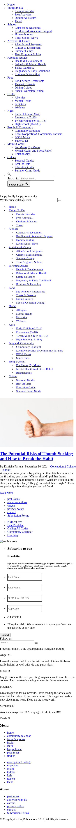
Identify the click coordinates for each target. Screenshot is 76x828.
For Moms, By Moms (27, 147)
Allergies (20, 97)
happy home (14, 749)
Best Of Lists (22, 163)
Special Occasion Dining (29, 90)
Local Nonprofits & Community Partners (38, 134)
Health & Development (28, 61)
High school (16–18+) (27, 124)
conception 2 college (19, 762)
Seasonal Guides (24, 160)
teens (10, 782)
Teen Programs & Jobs (28, 54)
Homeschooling (24, 34)
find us (11, 755)
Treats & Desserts (25, 84)
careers (11, 505)
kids (9, 775)
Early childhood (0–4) (27, 114)
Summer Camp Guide (27, 170)
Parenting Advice (17, 57)
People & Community (20, 127)
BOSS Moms (22, 137)
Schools (12, 24)
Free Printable (15, 525)
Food (10, 77)
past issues (13, 498)
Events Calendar (24, 11)
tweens (11, 778)
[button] (9, 174)
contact (11, 512)
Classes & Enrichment (27, 47)
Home (11, 4)
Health (11, 94)
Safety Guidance (24, 67)
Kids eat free (14, 521)
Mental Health (23, 100)
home (10, 732)
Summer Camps (24, 51)
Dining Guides (23, 87)
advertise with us (17, 502)
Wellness (20, 107)
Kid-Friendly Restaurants (29, 80)
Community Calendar (19, 531)
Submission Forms (18, 515)
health (10, 742)
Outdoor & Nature (25, 17)
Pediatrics (20, 104)
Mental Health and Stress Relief (33, 150)
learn (10, 745)
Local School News (26, 37)
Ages (10, 110)
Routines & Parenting (27, 74)
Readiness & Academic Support (33, 31)
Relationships (22, 153)
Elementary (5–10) (25, 117)
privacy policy (15, 508)
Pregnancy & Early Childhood (32, 70)
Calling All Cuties (17, 528)
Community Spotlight (27, 130)
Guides (11, 157)
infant (10, 768)
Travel (18, 21)
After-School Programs (28, 44)
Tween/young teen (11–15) (30, 120)
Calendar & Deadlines (27, 27)
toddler (11, 772)
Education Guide (24, 167)
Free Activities (23, 14)
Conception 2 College (63, 466)
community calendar (19, 735)
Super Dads (21, 140)
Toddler (5, 469)
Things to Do (15, 7)
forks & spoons (16, 739)
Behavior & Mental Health (30, 64)
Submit (5, 635)
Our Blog (12, 535)
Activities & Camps (18, 41)
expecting (12, 765)
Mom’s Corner (15, 143)
